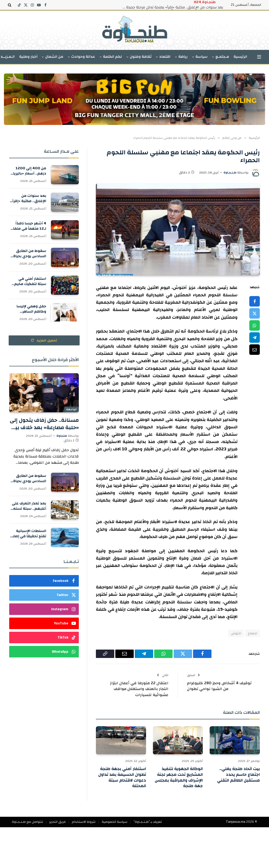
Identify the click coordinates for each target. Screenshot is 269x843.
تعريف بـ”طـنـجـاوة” (147, 822)
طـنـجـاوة (230, 172)
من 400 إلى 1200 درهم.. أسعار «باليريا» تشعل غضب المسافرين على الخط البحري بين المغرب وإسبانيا (28, 171)
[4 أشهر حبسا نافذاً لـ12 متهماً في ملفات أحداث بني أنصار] (65, 229)
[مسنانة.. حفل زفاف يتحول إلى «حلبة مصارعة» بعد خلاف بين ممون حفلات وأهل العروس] (44, 392)
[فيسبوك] (254, 301)
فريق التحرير (57, 822)
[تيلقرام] (254, 337)
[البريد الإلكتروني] (254, 349)
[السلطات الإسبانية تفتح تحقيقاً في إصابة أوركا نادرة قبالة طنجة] (65, 537)
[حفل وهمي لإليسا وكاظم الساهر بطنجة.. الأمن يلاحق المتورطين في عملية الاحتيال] (65, 312)
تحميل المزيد (46, 340)
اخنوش (236, 633)
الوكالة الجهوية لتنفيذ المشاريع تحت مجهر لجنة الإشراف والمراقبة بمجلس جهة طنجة (179, 777)
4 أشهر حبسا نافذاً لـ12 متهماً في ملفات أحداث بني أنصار (28, 226)
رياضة (183, 56)
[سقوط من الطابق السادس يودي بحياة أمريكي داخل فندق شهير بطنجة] (65, 257)
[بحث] (10, 5)
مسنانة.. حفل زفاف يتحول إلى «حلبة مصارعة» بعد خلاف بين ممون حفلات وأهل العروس (44, 424)
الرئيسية (240, 56)
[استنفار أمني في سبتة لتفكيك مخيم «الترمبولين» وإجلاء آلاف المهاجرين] (65, 285)
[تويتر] (254, 313)
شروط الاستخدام (84, 822)
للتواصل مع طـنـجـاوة (27, 822)
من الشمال (54, 56)
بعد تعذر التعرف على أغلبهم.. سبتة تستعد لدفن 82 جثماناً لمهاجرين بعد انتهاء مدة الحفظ (28, 506)
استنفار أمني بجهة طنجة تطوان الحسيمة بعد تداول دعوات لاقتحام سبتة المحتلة (122, 777)
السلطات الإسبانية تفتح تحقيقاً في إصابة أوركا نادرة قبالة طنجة (27, 533)
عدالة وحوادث (83, 56)
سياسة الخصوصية (114, 822)
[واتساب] (254, 325)
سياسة (201, 56)
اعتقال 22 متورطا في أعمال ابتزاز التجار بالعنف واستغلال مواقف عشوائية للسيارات (139, 688)
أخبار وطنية (28, 56)
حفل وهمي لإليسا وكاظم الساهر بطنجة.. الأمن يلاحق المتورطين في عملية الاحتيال (29, 309)
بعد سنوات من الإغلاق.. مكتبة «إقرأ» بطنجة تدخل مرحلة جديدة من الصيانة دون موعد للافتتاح (170, 7)
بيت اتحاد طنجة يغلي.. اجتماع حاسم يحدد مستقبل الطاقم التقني (238, 774)
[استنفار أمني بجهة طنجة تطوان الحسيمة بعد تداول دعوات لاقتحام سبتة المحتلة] (121, 740)
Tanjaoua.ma (235, 822)
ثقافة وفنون (141, 56)
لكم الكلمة (112, 56)
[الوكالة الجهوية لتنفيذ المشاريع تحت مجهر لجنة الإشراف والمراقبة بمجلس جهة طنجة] (178, 740)
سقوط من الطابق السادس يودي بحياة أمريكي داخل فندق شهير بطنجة (29, 253)
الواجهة (71, 409)
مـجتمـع (222, 56)
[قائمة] (259, 57)
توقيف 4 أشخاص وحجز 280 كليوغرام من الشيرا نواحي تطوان (219, 686)
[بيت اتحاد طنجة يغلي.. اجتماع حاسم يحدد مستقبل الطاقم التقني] (235, 740)
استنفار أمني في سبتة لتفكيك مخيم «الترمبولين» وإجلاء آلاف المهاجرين (30, 281)
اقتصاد (164, 56)
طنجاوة (61, 436)
